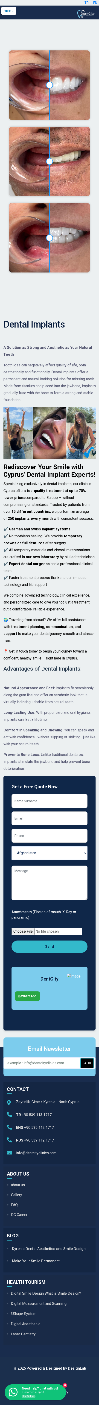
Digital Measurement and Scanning (39, 1303)
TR (86, 3)
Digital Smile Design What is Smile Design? (46, 1293)
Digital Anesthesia (25, 1324)
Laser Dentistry (23, 1334)
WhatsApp (28, 996)
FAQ (14, 1205)
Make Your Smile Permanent (36, 1261)
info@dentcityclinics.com (36, 1153)
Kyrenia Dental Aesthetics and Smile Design (49, 1249)
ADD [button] (87, 1063)
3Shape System (23, 1314)
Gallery (16, 1195)
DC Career (19, 1215)
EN (95, 3)
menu (9, 11)
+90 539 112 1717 (35, 1127)
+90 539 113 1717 (34, 1115)
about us (18, 1185)
